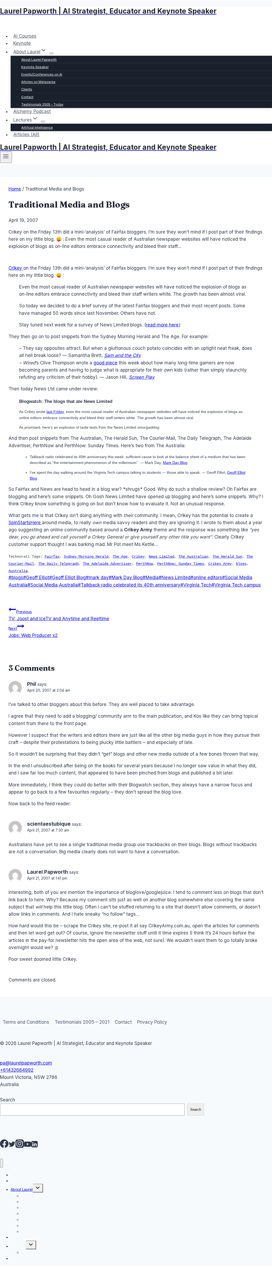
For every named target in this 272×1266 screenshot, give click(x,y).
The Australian (193, 556)
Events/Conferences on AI (41, 74)
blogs (241, 564)
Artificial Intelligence (37, 128)
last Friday (55, 412)
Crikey (15, 268)
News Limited (161, 556)
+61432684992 (16, 1070)
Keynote (22, 43)
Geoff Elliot (36, 577)
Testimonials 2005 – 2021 (82, 1022)
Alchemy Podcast (32, 111)
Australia (18, 571)
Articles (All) (26, 134)
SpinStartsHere (25, 522)
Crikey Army (220, 564)
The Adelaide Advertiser (107, 564)
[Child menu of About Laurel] (51, 53)
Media (151, 577)
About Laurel (22, 1189)
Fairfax (52, 556)
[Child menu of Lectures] (43, 121)
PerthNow (144, 564)
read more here (163, 325)
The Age (120, 556)
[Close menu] (1, 1163)
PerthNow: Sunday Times (180, 564)
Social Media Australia (52, 585)
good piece (105, 362)
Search (7, 1100)
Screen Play (142, 377)
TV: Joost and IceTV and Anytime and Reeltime (58, 615)
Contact (27, 97)
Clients (26, 89)
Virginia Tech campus (236, 585)
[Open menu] (6, 157)
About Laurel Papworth (39, 60)
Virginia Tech (195, 585)
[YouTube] (27, 1146)
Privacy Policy (152, 1022)
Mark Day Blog (175, 462)
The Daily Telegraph (58, 564)
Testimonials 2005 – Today (42, 104)
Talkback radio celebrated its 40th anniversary (129, 585)
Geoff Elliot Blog (67, 577)
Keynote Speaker (35, 67)
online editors (206, 577)
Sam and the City (122, 355)
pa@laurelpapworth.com (26, 1063)
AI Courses (24, 36)
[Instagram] (19, 1146)
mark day (97, 577)
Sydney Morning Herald (86, 556)
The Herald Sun (227, 556)
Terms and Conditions (26, 1022)
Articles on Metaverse (38, 82)
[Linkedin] (34, 1146)
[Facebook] (4, 1146)
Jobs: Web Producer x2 (33, 632)
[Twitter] (11, 1146)
